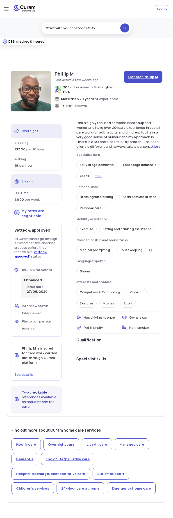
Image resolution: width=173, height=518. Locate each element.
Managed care (131, 444)
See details (23, 374)
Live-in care (97, 444)
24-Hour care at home (80, 488)
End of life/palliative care (68, 459)
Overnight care (61, 444)
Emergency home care (131, 488)
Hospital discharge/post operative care (50, 473)
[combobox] (86, 28)
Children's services (32, 488)
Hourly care (26, 444)
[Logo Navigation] (24, 10)
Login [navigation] (162, 9)
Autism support (110, 473)
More (156, 146)
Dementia (25, 459)
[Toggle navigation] (6, 9)
